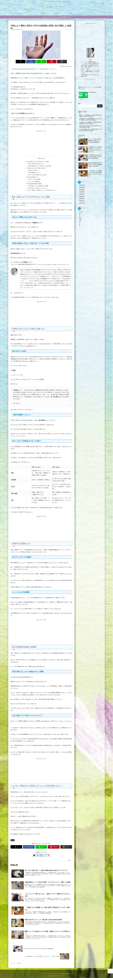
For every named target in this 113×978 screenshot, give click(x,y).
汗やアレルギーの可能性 (34, 179)
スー (90, 59)
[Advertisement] (41, 143)
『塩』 (58, 734)
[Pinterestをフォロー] (48, 855)
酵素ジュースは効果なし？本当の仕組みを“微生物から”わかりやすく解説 (90, 115)
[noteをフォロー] (44, 855)
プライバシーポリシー (53, 973)
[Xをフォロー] (37, 855)
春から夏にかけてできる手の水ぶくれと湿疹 (38, 161)
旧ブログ (19, 69)
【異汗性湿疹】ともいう (34, 172)
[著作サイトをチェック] (34, 855)
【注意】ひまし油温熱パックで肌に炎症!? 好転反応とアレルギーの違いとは (90, 122)
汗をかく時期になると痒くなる (36, 163)
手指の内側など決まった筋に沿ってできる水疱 (40, 166)
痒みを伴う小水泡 (33, 170)
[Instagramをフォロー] (41, 855)
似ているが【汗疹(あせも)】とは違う (38, 174)
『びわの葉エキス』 (45, 721)
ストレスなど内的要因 (34, 181)
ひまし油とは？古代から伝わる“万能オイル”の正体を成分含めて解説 (90, 126)
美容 (13, 840)
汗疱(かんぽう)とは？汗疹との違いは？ (36, 168)
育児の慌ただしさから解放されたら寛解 (38, 185)
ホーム (45, 973)
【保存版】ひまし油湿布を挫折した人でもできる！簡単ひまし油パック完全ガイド (90, 119)
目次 (39, 158)
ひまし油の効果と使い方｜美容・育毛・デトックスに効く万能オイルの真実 (90, 130)
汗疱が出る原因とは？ (32, 177)
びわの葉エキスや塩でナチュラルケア (38, 188)
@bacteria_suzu (17, 86)
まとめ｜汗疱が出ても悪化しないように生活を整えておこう (41, 190)
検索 (79, 103)
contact (62, 973)
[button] (62, 61)
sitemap (68, 973)
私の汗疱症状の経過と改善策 (34, 183)
